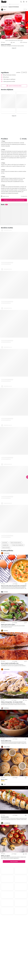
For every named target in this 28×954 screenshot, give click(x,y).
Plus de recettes (14, 861)
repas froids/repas (16, 542)
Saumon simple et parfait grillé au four (9, 663)
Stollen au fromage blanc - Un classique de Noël (11, 702)
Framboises (5, 545)
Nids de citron (4, 779)
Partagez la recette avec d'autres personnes (14, 200)
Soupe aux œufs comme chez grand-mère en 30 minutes (13, 585)
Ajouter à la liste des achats (14, 85)
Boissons (5, 6)
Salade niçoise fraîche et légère (8, 624)
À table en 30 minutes (17, 545)
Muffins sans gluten (5, 855)
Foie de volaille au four (6, 740)
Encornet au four (5, 817)
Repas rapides (6, 547)
